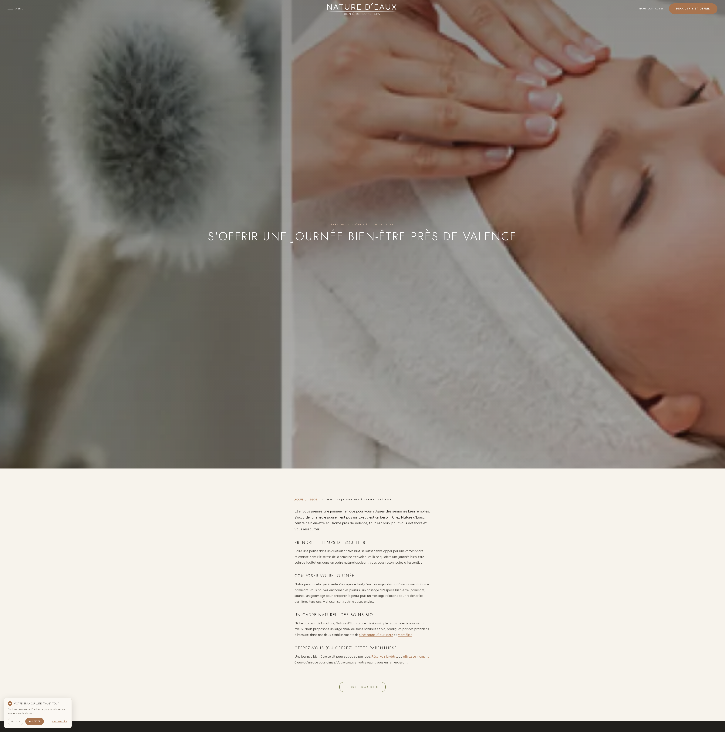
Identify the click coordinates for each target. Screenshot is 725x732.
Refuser (15, 721)
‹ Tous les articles (362, 687)
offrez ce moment (416, 656)
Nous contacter (651, 8)
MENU (19, 8)
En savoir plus (59, 721)
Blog (314, 499)
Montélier (405, 635)
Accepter (34, 721)
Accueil (300, 499)
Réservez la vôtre (384, 656)
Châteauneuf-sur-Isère (376, 635)
